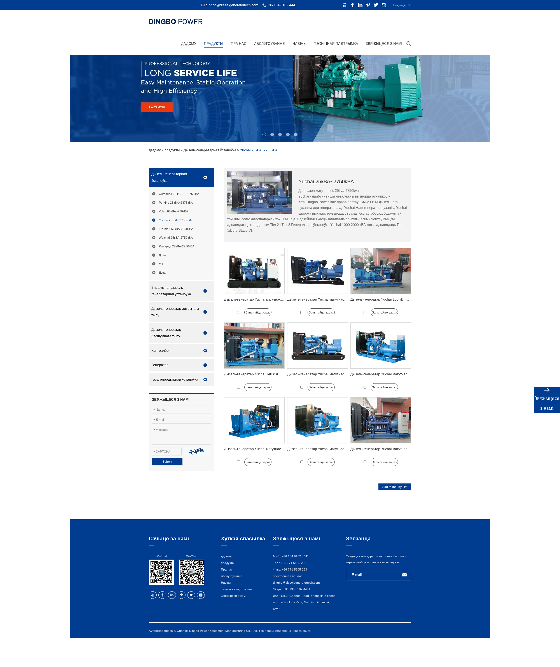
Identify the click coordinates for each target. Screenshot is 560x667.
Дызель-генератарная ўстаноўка (210, 150)
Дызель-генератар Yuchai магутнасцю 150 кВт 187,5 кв (331, 374)
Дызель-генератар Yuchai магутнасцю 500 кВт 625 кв (330, 449)
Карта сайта (302, 630)
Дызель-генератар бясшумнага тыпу (166, 333)
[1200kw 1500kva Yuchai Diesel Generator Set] (380, 420)
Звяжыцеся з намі (384, 44)
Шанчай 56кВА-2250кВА (176, 229)
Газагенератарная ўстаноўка (174, 379)
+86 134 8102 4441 (296, 589)
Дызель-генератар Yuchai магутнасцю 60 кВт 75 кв (265, 299)
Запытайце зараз (258, 312)
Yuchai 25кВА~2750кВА (175, 220)
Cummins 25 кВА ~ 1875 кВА (179, 194)
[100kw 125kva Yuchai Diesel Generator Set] (380, 271)
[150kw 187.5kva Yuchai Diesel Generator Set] (317, 345)
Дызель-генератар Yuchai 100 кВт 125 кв (383, 299)
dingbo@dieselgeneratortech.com (232, 5)
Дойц (162, 255)
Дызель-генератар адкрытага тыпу (175, 312)
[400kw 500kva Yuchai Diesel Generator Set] (380, 345)
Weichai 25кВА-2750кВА (176, 237)
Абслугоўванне (269, 44)
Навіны (299, 44)
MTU (162, 264)
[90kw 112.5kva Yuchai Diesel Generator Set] (317, 271)
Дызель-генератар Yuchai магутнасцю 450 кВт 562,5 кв (268, 449)
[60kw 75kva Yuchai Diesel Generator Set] (254, 271)
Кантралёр (160, 350)
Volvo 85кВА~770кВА (173, 211)
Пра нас (239, 44)
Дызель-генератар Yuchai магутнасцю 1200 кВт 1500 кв (395, 449)
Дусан (163, 272)
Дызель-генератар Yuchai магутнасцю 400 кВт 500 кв (393, 374)
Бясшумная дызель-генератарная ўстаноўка (171, 291)
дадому (188, 44)
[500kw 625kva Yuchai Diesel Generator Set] (317, 420)
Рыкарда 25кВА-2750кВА (176, 246)
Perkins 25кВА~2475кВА (176, 202)
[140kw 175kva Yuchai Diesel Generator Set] (254, 345)
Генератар (159, 365)
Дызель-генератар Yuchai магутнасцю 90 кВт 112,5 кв (330, 299)
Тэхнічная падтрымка (336, 44)
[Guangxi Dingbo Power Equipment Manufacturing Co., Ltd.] (176, 21)
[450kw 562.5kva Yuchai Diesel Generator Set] (254, 420)
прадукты (213, 44)
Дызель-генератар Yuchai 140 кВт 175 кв (256, 374)
